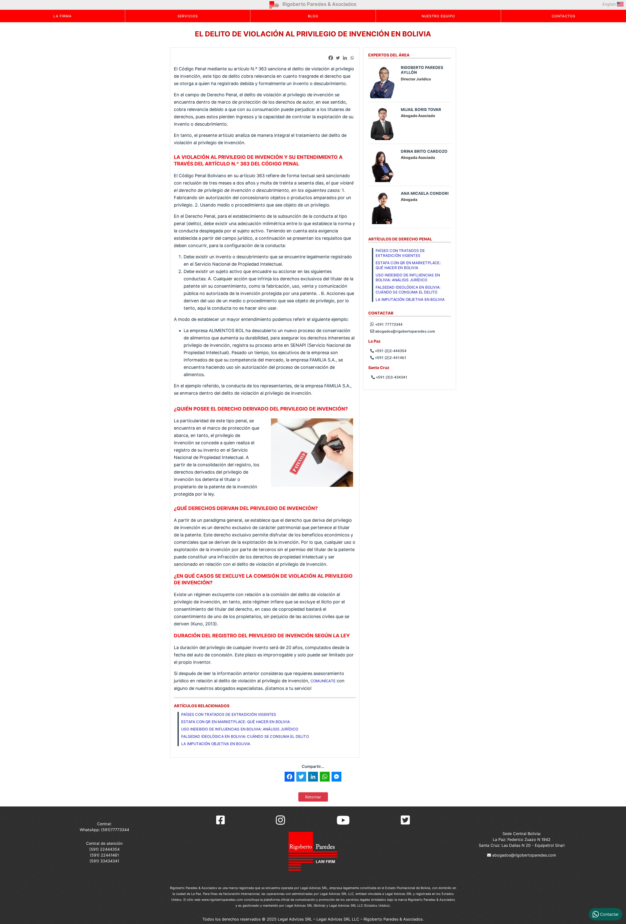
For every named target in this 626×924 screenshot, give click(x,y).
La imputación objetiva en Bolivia (215, 743)
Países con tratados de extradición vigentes (228, 714)
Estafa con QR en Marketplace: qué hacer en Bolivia (235, 721)
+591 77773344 (388, 324)
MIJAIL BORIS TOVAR (421, 109)
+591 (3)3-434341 (391, 377)
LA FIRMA (62, 16)
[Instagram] (280, 820)
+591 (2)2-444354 (390, 351)
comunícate (323, 681)
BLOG (313, 16)
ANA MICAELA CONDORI (424, 193)
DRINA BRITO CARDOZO (424, 151)
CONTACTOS (563, 16)
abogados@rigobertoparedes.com (404, 331)
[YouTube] (343, 820)
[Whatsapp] (352, 58)
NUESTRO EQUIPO (438, 16)
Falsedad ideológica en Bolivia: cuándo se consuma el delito (245, 736)
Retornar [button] (313, 796)
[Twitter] (338, 58)
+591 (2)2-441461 (390, 358)
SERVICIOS (188, 16)
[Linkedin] (345, 58)
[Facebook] (331, 58)
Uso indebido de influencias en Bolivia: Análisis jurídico (239, 729)
